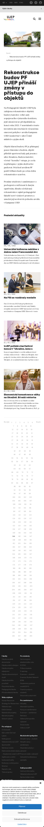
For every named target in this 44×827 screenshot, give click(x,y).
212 (14, 597)
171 (31, 558)
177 (19, 565)
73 (12, 476)
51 (17, 458)
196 (13, 583)
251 (31, 629)
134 (25, 526)
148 (14, 540)
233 (19, 615)
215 (30, 597)
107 (31, 501)
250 (25, 629)
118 (25, 511)
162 (25, 550)
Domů (8, 53)
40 (27, 447)
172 (14, 561)
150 (25, 540)
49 (30, 454)
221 (19, 604)
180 (14, 568)
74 (17, 476)
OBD (11, 2)
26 (32, 437)
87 (32, 483)
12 (12, 430)
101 (19, 497)
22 (12, 437)
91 (30, 486)
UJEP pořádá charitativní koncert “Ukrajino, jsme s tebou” (18, 349)
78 (12, 479)
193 (19, 579)
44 (25, 451)
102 (25, 497)
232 (13, 615)
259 (31, 636)
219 (30, 600)
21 (32, 433)
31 (32, 440)
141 (19, 533)
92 (14, 490)
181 (20, 568)
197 (19, 583)
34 (22, 444)
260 (19, 640)
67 (30, 469)
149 (19, 540)
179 (30, 565)
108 (14, 504)
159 (30, 547)
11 (30, 426)
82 (32, 479)
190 (25, 575)
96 (14, 494)
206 (25, 590)
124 (14, 518)
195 (31, 579)
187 (30, 572)
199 (30, 583)
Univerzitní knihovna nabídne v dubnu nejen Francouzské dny (21, 250)
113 (20, 508)
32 (12, 444)
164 (13, 554)
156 (14, 547)
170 (25, 558)
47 (20, 454)
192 (14, 579)
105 (19, 501)
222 (25, 604)
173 (19, 561)
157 (19, 547)
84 (17, 483)
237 (19, 618)
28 (17, 440)
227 (31, 607)
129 (19, 522)
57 (22, 462)
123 (30, 515)
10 (26, 426)
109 (20, 504)
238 (25, 618)
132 (14, 526)
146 (25, 536)
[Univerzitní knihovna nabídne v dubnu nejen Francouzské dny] (22, 234)
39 (22, 447)
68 (12, 472)
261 (25, 640)
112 (14, 508)
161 (19, 550)
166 (25, 554)
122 (25, 515)
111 (30, 504)
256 (13, 636)
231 (31, 611)
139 (30, 529)
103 (30, 497)
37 (12, 447)
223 (31, 604)
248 (13, 629)
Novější (6, 422)
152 (14, 543)
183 (30, 568)
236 (13, 618)
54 (32, 458)
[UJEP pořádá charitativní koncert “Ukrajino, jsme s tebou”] (22, 331)
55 (12, 462)
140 (14, 533)
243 (31, 622)
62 (25, 465)
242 (25, 622)
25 (27, 437)
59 (32, 462)
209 (19, 593)
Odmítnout (22, 813)
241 (19, 622)
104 (13, 501)
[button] (40, 783)
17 (12, 433)
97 (20, 494)
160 (14, 550)
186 (25, 572)
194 (25, 579)
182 (25, 568)
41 (32, 447)
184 (14, 572)
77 (32, 476)
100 (14, 497)
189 (19, 575)
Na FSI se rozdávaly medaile (20, 297)
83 (12, 483)
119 (30, 511)
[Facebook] (31, 2)
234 (25, 615)
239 (31, 618)
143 (30, 533)
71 (27, 472)
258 (25, 636)
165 (19, 554)
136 (14, 529)
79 (17, 479)
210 (25, 593)
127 (30, 518)
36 (32, 444)
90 (25, 486)
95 (30, 490)
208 (13, 593)
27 (12, 440)
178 (25, 565)
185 (19, 572)
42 (14, 451)
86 (27, 483)
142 (25, 533)
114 (25, 508)
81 (27, 479)
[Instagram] (35, 2)
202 (25, 586)
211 (31, 593)
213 (19, 597)
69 (17, 472)
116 (14, 511)
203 (31, 586)
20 (27, 433)
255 (31, 632)
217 (19, 600)
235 (31, 615)
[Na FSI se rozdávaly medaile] (22, 282)
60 (15, 465)
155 (30, 543)
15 (27, 430)
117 (20, 511)
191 (31, 575)
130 (25, 522)
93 (20, 490)
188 (14, 575)
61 (20, 465)
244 (13, 625)
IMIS (15, 2)
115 (30, 508)
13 (17, 430)
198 (25, 583)
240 (13, 622)
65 (20, 469)
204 (13, 590)
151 (31, 540)
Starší (38, 422)
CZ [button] (4, 2)
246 (25, 625)
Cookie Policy (22, 824)
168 (14, 558)
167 (31, 554)
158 (25, 547)
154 (25, 543)
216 (14, 600)
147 (31, 536)
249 (19, 629)
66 (25, 469)
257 (19, 636)
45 (30, 451)
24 (22, 437)
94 (25, 490)
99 (30, 494)
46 (14, 454)
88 (14, 486)
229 (19, 611)
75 (22, 476)
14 (22, 430)
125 (19, 518)
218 (25, 600)
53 (27, 458)
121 (20, 515)
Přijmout (22, 806)
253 (19, 632)
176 (14, 565)
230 (25, 611)
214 (25, 597)
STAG (21, 2)
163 (30, 550)
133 (19, 526)
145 (19, 536)
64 (14, 469)
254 (25, 632)
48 (25, 454)
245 (19, 625)
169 (19, 558)
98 (25, 494)
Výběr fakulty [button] (7, 8)
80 (22, 479)
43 (20, 451)
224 (13, 607)
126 (25, 518)
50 (12, 458)
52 (22, 458)
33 (17, 444)
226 (25, 607)
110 (25, 504)
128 (14, 522)
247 (31, 625)
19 (22, 433)
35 (27, 444)
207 (31, 590)
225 (19, 607)
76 (27, 476)
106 (25, 501)
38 (17, 447)
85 (22, 483)
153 (19, 543)
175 (30, 561)
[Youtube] (40, 2)
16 (31, 430)
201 (19, 586)
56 (17, 462)
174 (25, 561)
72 (32, 472)
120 (14, 515)
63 (30, 465)
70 (22, 472)
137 (19, 529)
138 (25, 529)
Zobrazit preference (22, 819)
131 (31, 522)
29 (22, 440)
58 (27, 462)
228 (13, 611)
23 (17, 437)
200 (13, 586)
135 (30, 526)
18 (17, 433)
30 (27, 440)
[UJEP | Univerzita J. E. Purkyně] (9, 18)
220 (13, 604)
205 (19, 590)
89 (20, 486)
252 (13, 632)
